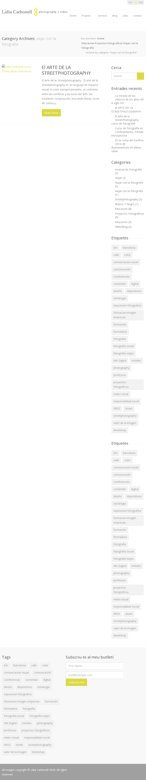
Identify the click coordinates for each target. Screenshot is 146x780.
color (127, 255)
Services (102, 15)
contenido (119, 284)
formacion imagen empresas (124, 315)
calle (116, 255)
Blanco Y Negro (124, 204)
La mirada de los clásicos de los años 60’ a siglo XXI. (127, 99)
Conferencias (121, 276)
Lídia (125, 15)
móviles (136, 360)
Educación (121, 209)
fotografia (119, 339)
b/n (115, 247)
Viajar (118, 178)
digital (134, 284)
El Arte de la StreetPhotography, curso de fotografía (125, 119)
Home (73, 15)
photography (121, 368)
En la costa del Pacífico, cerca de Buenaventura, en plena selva (127, 145)
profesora (119, 375)
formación (119, 324)
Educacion (88, 43)
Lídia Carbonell (17, 11)
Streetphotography (126, 199)
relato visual (120, 394)
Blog (114, 15)
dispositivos (134, 291)
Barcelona (129, 247)
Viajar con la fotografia (129, 182)
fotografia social (123, 346)
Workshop (119, 430)
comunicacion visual (125, 262)
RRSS (116, 408)
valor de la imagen (124, 423)
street (129, 408)
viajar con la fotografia (129, 191)
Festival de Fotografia (128, 169)
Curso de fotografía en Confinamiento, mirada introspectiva (127, 131)
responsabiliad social (126, 401)
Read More (51, 112)
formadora (120, 331)
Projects (86, 15)
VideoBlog (121, 227)
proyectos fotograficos (121, 384)
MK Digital (119, 360)
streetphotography (124, 415)
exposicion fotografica (127, 305)
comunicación (122, 269)
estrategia (119, 298)
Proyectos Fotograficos (108, 43)
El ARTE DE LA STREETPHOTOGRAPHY (66, 70)
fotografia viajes (123, 353)
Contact (137, 15)
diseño (117, 291)
